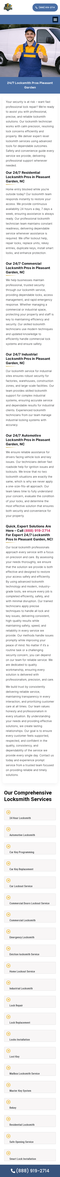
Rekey (13, 1107)
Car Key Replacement (21, 869)
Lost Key (14, 1056)
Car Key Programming (22, 852)
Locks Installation (20, 1039)
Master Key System (20, 1090)
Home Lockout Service (22, 971)
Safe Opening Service (22, 1142)
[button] (55, 19)
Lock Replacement (20, 1022)
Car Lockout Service (21, 886)
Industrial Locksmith (21, 988)
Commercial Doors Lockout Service (30, 903)
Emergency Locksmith (22, 937)
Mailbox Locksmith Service (25, 1073)
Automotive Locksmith (22, 835)
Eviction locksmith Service (24, 954)
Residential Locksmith (22, 1124)
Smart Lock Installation (23, 1159)
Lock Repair (16, 1005)
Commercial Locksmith (23, 920)
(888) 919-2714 (37, 531)
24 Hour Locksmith (20, 818)
